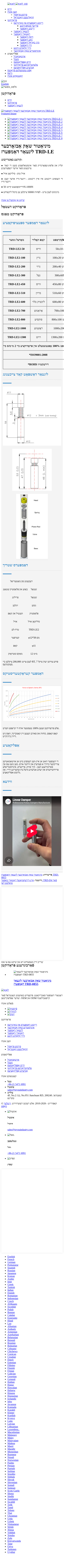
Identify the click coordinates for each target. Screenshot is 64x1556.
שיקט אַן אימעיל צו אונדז (13, 200)
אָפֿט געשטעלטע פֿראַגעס (19, 70)
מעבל (16, 59)
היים (9, 9)
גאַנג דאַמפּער (26, 39)
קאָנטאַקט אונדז (15, 76)
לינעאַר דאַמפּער (21, 31)
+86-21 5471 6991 (16, 1084)
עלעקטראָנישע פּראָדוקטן (26, 64)
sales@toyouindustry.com (20, 1089)
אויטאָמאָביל (19, 56)
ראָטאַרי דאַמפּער (22, 34)
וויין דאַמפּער (26, 45)
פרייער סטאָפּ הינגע (29, 25)
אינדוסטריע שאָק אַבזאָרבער (27, 51)
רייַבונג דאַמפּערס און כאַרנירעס (28, 23)
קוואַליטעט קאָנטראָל (24, 17)
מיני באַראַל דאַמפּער (29, 42)
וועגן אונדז (12, 12)
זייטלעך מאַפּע (6, 1105)
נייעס (9, 73)
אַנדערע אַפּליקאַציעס (24, 67)
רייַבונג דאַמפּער (27, 28)
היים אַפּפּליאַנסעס (22, 62)
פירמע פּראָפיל (20, 14)
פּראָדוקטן (12, 20)
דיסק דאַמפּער (26, 37)
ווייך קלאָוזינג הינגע (22, 48)
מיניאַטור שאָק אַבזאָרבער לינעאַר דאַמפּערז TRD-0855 (32, 982)
